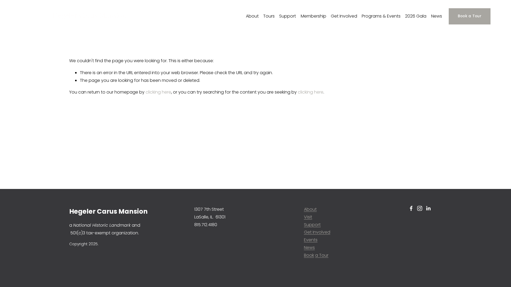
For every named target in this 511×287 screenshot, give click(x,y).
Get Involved (344, 16)
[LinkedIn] (428, 208)
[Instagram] (419, 208)
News (436, 16)
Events (311, 240)
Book (309, 255)
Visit (308, 217)
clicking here (158, 92)
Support (287, 16)
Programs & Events (381, 16)
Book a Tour (469, 16)
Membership (313, 16)
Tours (269, 16)
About (252, 16)
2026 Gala (415, 16)
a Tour (321, 255)
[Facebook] (411, 208)
